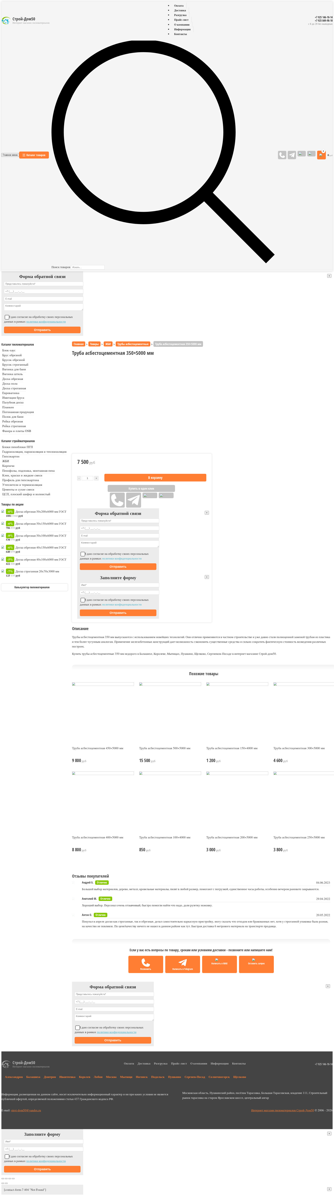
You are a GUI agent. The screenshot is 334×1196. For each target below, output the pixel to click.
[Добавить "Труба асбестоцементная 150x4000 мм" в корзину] (266, 760)
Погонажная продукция (18, 412)
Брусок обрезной (13, 360)
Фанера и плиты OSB (16, 431)
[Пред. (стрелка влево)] (2, 1183)
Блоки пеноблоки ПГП (17, 447)
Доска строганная (14, 388)
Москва (111, 1077)
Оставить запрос (256, 963)
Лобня (98, 1077)
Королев (84, 1077)
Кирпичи (8, 466)
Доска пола (9, 383)
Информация (182, 29)
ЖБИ (5, 461)
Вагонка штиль (12, 374)
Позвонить (145, 969)
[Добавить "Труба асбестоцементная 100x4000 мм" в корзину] (199, 849)
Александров (14, 1077)
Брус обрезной (12, 355)
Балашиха (33, 1077)
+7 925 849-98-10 (324, 20)
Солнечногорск (219, 1077)
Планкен (8, 407)
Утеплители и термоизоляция (22, 485)
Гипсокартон (10, 456)
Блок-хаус (8, 350)
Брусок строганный (15, 364)
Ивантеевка (67, 1077)
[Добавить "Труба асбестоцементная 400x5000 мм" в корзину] (132, 849)
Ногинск (142, 1077)
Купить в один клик (141, 488)
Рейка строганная (14, 426)
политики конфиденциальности (46, 321)
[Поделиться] (6, 1178)
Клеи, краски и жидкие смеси (22, 475)
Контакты (180, 34)
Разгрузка (180, 15)
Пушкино (174, 1077)
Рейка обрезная (12, 421)
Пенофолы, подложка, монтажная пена (28, 470)
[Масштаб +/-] (13, 1178)
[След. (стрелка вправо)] (6, 1183)
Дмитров (50, 1077)
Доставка (180, 10)
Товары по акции (12, 504)
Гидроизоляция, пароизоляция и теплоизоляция (34, 451)
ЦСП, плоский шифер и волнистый (26, 494)
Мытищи (126, 1077)
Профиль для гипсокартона (20, 480)
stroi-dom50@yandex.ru (26, 1110)
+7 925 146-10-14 (324, 17)
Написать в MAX (219, 963)
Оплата (179, 5)
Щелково (239, 1077)
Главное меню (10, 155)
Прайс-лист (181, 20)
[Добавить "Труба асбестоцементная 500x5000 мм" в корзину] (199, 760)
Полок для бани (12, 416)
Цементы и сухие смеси (18, 489)
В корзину (155, 477)
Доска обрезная (12, 379)
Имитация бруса (13, 397)
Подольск (158, 1077)
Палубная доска (12, 402)
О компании (181, 24)
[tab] (201, 641)
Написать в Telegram (182, 969)
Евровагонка (10, 393)
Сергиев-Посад (195, 1077)
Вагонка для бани (14, 369)
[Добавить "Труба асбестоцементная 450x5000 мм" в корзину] (132, 760)
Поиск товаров (60, 267)
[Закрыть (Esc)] (2, 1178)
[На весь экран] (9, 1178)
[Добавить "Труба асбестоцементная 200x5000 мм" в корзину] (266, 849)
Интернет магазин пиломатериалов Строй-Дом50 (282, 1110)
